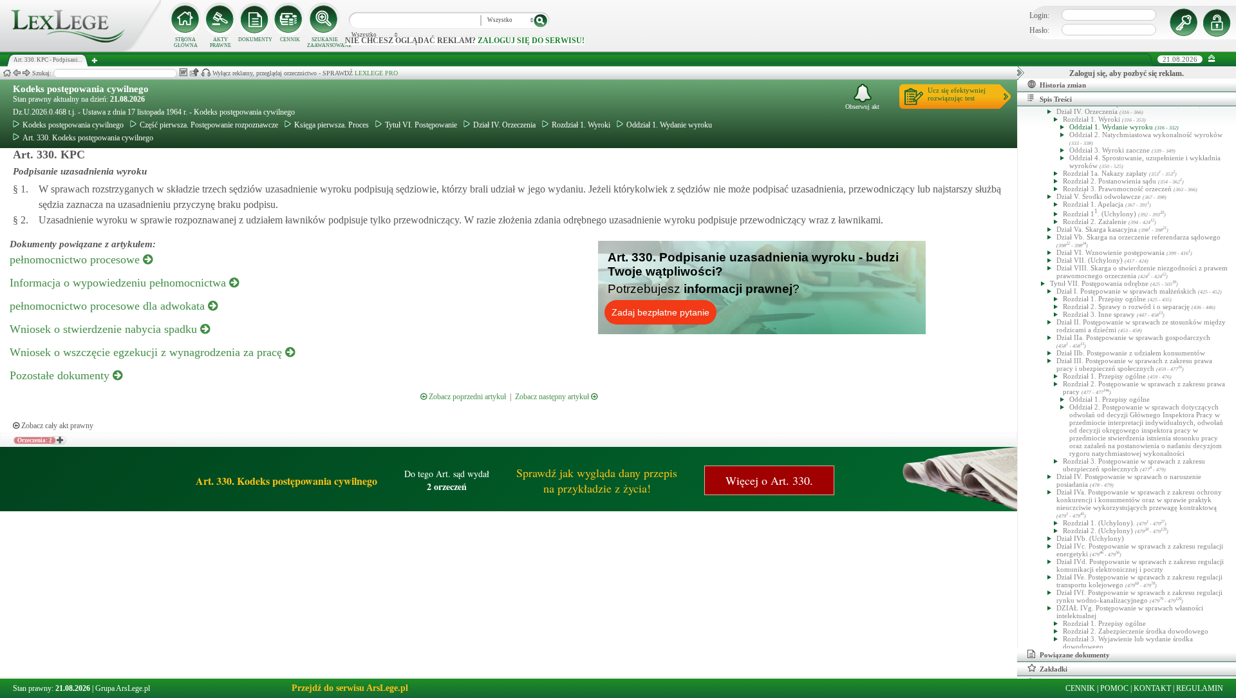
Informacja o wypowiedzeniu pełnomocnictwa (119, 282)
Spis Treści (1056, 99)
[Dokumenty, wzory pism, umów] (255, 19)
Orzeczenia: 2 (34, 440)
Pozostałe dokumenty (61, 375)
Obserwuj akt (862, 106)
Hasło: (1039, 30)
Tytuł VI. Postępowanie (421, 124)
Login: (1039, 15)
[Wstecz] (17, 73)
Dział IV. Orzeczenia (504, 124)
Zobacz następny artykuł (553, 396)
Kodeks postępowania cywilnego (81, 89)
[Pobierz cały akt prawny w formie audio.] (206, 72)
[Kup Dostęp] (289, 19)
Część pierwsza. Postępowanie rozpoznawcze (209, 124)
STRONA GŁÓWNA (186, 42)
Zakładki (1053, 669)
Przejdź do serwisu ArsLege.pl (350, 688)
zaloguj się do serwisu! (531, 40)
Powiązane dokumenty (1075, 655)
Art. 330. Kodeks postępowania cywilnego (88, 137)
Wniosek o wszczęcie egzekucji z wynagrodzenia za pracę (147, 352)
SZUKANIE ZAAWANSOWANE (324, 42)
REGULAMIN (1199, 688)
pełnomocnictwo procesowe (76, 259)
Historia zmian (1063, 85)
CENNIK (290, 39)
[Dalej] (26, 73)
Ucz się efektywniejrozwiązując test (957, 94)
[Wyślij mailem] (194, 72)
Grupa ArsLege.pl (122, 688)
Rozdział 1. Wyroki (581, 124)
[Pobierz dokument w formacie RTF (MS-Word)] (183, 72)
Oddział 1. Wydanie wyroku (669, 124)
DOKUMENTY (255, 39)
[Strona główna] (80, 48)
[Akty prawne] (220, 19)
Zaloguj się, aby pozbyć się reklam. (1126, 73)
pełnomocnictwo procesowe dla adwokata (109, 305)
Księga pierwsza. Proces (331, 124)
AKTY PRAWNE (220, 42)
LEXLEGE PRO (376, 73)
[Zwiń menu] (1212, 59)
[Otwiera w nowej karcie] (59, 440)
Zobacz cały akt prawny (56, 425)
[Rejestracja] (1218, 22)
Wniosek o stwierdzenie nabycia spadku (105, 329)
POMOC (1114, 688)
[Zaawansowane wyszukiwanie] (324, 19)
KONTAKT (1152, 688)
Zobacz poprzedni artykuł (466, 396)
